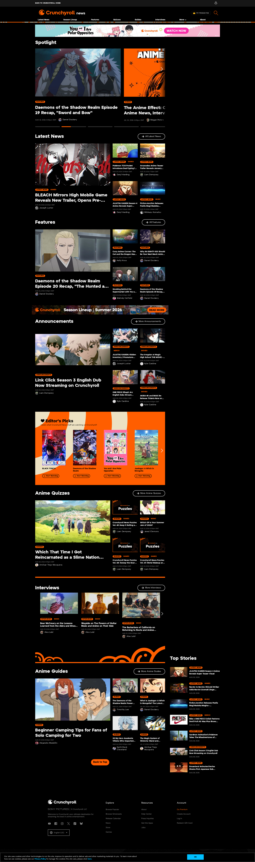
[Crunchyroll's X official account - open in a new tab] (68, 823)
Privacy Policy (40, 859)
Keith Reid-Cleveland (122, 748)
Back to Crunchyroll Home (48, 3)
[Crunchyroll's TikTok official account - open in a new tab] (75, 823)
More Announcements (150, 321)
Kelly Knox (122, 260)
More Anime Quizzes (150, 493)
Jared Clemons (151, 531)
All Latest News (153, 136)
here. (89, 859)
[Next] (161, 88)
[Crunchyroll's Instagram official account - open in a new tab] (62, 823)
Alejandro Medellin (48, 743)
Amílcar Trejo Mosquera (50, 565)
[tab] (47, 127)
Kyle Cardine (123, 401)
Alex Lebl (48, 632)
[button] (59, 832)
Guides (138, 20)
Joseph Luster (46, 208)
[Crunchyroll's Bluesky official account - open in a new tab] (81, 823)
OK (195, 857)
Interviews (160, 20)
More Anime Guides (151, 671)
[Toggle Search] (216, 13)
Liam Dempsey (151, 175)
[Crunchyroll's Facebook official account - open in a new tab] (56, 823)
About (203, 20)
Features (95, 20)
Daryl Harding (123, 175)
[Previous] (38, 88)
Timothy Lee (123, 710)
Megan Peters (157, 120)
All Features (155, 222)
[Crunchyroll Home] (62, 804)
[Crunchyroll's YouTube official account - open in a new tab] (49, 823)
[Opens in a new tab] (127, 31)
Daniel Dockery (70, 120)
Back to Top (100, 762)
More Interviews (153, 588)
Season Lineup (70, 20)
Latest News (43, 20)
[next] (161, 450)
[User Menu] (216, 3)
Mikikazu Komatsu (152, 212)
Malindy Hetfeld (124, 298)
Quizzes (117, 20)
